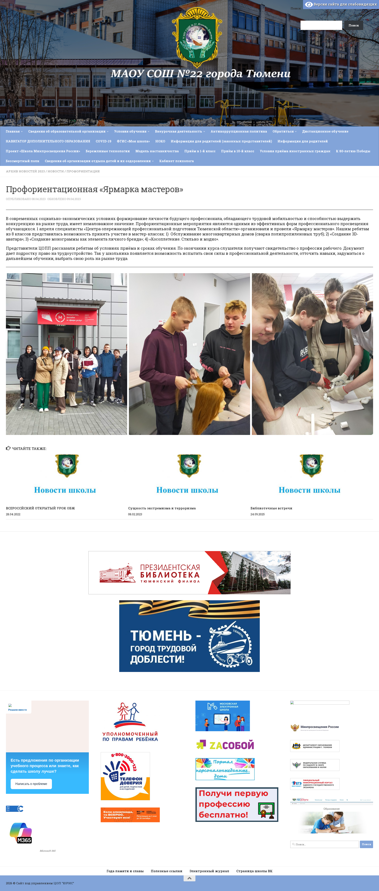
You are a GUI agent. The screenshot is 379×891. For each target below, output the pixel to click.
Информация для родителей (303, 141)
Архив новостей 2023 (25, 171)
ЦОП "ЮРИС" (63, 883)
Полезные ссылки (166, 871)
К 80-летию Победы (353, 151)
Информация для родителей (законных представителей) (221, 141)
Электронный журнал (209, 871)
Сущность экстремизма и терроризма (162, 508)
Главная (13, 131)
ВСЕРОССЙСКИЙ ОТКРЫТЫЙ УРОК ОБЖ (40, 508)
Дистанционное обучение (325, 131)
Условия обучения (130, 131)
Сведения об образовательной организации (67, 131)
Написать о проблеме (31, 784)
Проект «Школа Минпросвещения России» (43, 151)
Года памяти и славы (125, 871)
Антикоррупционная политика (239, 131)
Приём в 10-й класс (237, 151)
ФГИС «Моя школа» (133, 141)
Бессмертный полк (22, 161)
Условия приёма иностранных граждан (295, 151)
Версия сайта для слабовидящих (345, 4)
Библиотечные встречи (271, 508)
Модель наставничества (157, 151)
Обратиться (283, 131)
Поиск (296, 8)
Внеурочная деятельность (178, 131)
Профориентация (83, 171)
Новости (56, 171)
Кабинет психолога (176, 161)
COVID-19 (103, 141)
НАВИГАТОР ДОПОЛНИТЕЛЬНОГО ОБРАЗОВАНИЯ (48, 141)
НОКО (160, 141)
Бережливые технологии (108, 151)
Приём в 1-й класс (200, 151)
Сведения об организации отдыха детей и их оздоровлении (98, 161)
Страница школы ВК (254, 871)
